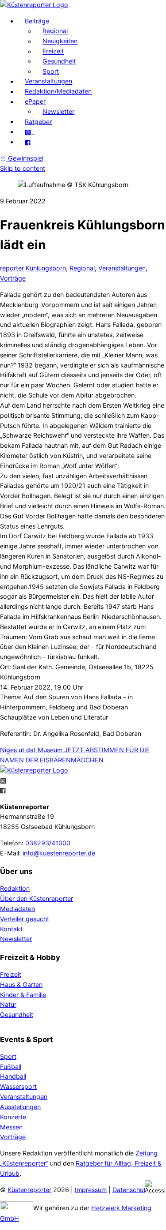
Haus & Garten (21, 984)
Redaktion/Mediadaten (58, 91)
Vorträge (13, 278)
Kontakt (11, 929)
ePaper (35, 101)
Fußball (10, 1066)
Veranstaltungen (48, 81)
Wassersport (18, 1086)
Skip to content (22, 168)
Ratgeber (38, 121)
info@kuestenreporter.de (59, 853)
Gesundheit (59, 61)
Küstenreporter (29, 1189)
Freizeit (53, 51)
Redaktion (15, 888)
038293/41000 (47, 843)
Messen (11, 1127)
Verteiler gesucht (24, 918)
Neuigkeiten (59, 41)
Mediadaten (17, 908)
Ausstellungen (20, 1106)
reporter (12, 268)
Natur (8, 1004)
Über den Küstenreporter (36, 898)
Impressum (91, 1189)
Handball (13, 1076)
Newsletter (58, 111)
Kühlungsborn (46, 268)
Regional (55, 31)
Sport (50, 71)
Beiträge (37, 21)
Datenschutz (130, 1189)
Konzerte (13, 1117)
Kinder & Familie (23, 994)
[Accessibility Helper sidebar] (155, 1186)
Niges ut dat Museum (31, 750)
